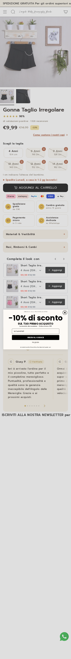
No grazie (35, 342)
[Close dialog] (65, 313)
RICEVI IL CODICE (35, 337)
